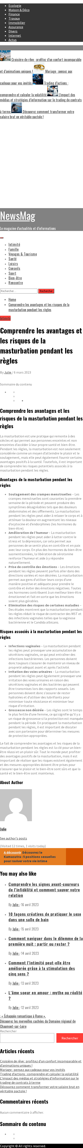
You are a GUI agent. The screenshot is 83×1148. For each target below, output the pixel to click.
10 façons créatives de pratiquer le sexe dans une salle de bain (45, 916)
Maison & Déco (19, 10)
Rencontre (16, 282)
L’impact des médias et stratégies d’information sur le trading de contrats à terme (39, 1080)
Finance (14, 14)
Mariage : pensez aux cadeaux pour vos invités (32, 1070)
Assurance (16, 27)
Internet (15, 35)
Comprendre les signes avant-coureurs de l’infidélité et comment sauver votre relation (44, 889)
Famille (14, 249)
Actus (13, 40)
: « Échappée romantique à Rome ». (23, 1016)
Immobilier (17, 22)
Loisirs (13, 263)
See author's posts (13, 838)
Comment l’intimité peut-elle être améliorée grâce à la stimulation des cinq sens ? (42, 968)
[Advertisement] (41, 163)
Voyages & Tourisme (23, 254)
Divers (13, 31)
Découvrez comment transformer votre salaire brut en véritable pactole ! (37, 114)
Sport (12, 273)
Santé (13, 258)
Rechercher (8, 1031)
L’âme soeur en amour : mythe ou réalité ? (45, 995)
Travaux (14, 18)
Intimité (14, 244)
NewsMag (17, 215)
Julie (8, 372)
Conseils (14, 268)
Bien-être (15, 277)
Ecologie (15, 5)
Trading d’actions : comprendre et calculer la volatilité (39, 1074)
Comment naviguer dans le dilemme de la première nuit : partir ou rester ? (46, 941)
